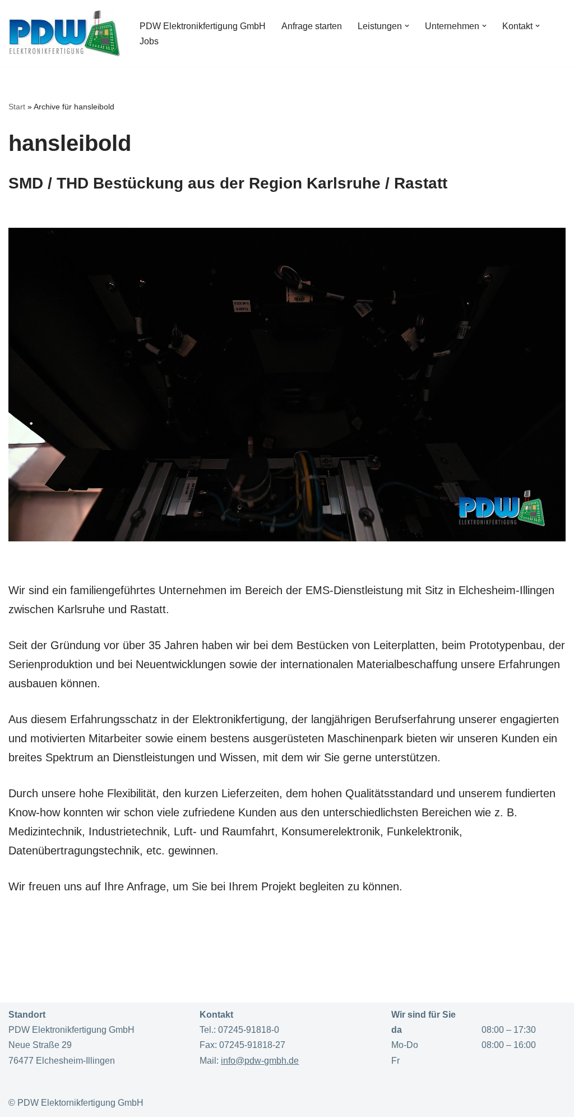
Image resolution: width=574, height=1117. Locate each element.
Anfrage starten (311, 26)
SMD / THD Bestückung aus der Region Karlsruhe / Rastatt (227, 183)
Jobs (149, 41)
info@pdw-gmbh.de (260, 1060)
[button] (407, 26)
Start (16, 106)
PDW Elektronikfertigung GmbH (203, 26)
